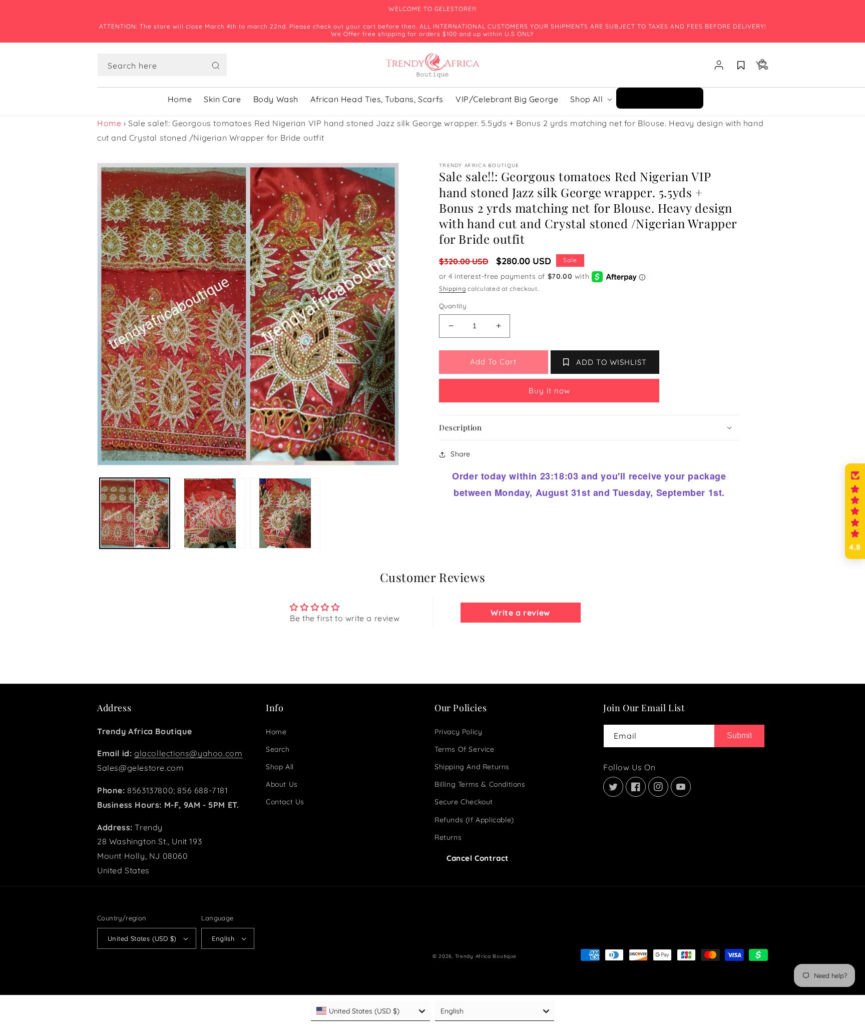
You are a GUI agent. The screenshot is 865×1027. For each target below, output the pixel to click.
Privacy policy (458, 731)
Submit (739, 735)
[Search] (216, 66)
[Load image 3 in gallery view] (285, 513)
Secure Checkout (464, 801)
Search (278, 749)
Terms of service (465, 749)
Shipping (452, 288)
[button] (162, 65)
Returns (448, 837)
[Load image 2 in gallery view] (210, 513)
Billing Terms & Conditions (480, 784)
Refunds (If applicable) (474, 819)
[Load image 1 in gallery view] (135, 513)
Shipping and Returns (472, 766)
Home (109, 123)
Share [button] (461, 453)
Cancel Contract (478, 858)
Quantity (452, 306)
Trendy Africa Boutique (486, 956)
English (223, 938)
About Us (282, 784)
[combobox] (162, 65)
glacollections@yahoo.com (188, 753)
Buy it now (549, 390)
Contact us (285, 801)
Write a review (520, 613)
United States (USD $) (142, 938)
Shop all (280, 766)
